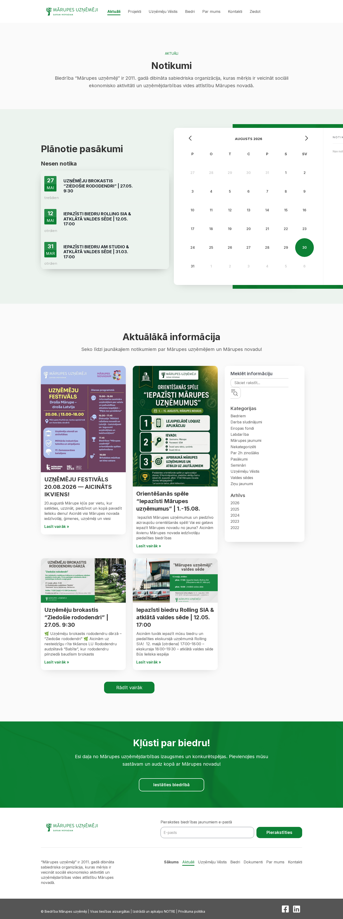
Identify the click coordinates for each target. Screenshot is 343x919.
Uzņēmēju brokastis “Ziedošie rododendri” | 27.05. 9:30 (76, 617)
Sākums (171, 862)
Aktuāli (113, 11)
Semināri (238, 465)
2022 (235, 527)
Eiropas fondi (242, 428)
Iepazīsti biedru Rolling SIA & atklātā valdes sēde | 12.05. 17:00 (175, 617)
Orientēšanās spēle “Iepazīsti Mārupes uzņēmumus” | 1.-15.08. (168, 501)
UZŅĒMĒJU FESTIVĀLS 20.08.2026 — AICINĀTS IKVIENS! (78, 487)
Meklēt (239, 392)
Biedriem (238, 416)
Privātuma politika (191, 911)
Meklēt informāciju (252, 373)
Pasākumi (239, 459)
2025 (235, 509)
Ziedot (255, 11)
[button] (129, 687)
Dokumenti (253, 862)
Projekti (134, 11)
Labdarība (240, 434)
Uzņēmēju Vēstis (163, 11)
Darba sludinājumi (246, 422)
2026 (235, 503)
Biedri (190, 11)
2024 (235, 515)
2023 (235, 521)
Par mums (211, 11)
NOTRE (169, 911)
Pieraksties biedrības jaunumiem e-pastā (196, 822)
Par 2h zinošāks (245, 452)
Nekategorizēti (243, 446)
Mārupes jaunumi (246, 440)
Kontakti (235, 11)
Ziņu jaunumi (242, 483)
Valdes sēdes (242, 477)
